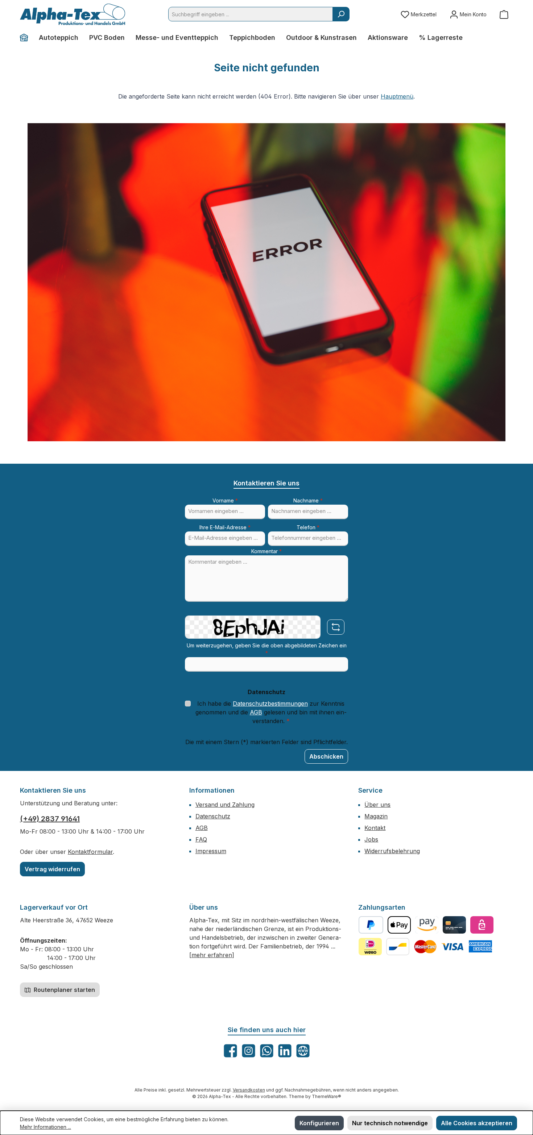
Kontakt (374, 827)
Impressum (210, 851)
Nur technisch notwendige (390, 1123)
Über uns (377, 804)
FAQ (201, 839)
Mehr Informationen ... (45, 1127)
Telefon (308, 527)
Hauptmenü (397, 96)
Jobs (371, 839)
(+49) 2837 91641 (50, 818)
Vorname (225, 500)
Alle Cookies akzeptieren (476, 1123)
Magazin (376, 816)
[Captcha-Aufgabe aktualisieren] (335, 627)
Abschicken (326, 756)
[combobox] (250, 14)
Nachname (308, 500)
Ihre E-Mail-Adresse (225, 527)
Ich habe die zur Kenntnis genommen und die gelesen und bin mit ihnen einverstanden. (271, 712)
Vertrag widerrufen (52, 869)
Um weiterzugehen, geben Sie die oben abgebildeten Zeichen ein (267, 649)
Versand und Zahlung (225, 804)
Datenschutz (212, 816)
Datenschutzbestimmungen (270, 703)
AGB (256, 712)
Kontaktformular (90, 851)
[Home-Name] (26, 38)
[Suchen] (341, 14)
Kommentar (266, 551)
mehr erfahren (211, 955)
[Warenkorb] (504, 14)
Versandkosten (249, 1090)
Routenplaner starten (63, 989)
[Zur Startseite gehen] (72, 14)
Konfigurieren (319, 1123)
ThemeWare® (326, 1096)
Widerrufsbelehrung (392, 851)
